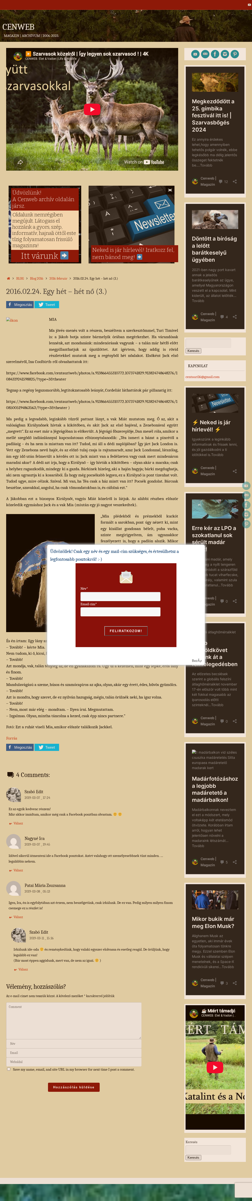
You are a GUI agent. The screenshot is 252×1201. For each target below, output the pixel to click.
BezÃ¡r (197, 661)
